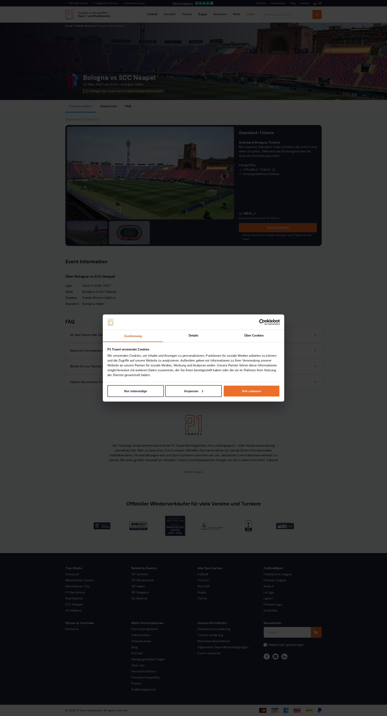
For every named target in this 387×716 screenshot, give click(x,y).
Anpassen (191, 391)
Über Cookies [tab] (254, 335)
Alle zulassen (251, 391)
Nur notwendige (135, 391)
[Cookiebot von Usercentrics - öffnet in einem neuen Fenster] (262, 322)
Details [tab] (194, 335)
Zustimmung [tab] (133, 336)
